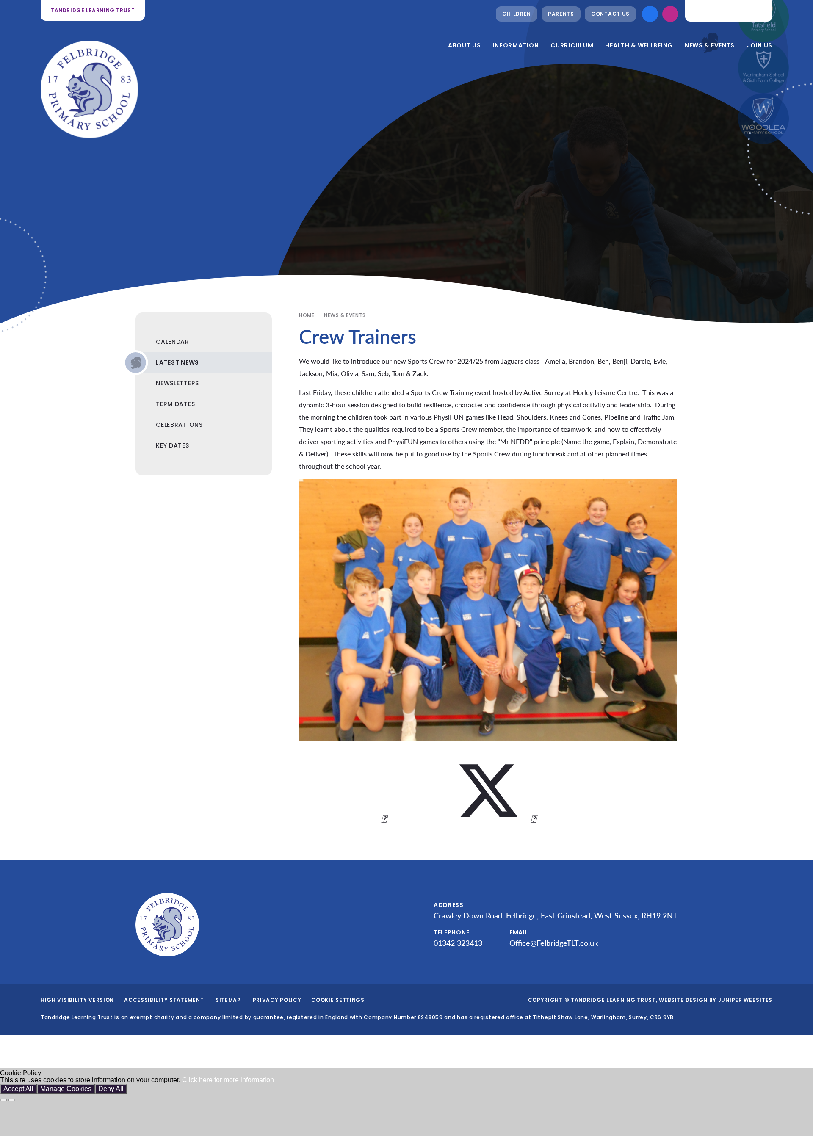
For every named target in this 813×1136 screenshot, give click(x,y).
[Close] (3, 1100)
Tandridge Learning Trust (93, 10)
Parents (561, 13)
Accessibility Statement (164, 999)
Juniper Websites (745, 999)
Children (516, 13)
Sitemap (228, 999)
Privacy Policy (277, 999)
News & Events (345, 315)
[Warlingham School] (763, 67)
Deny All (111, 1088)
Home (306, 315)
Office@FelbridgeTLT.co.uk (553, 943)
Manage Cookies (65, 1088)
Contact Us (610, 13)
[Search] (759, 10)
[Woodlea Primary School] (763, 118)
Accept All (18, 1088)
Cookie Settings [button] (338, 999)
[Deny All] (11, 1100)
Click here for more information (228, 1079)
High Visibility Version (77, 999)
